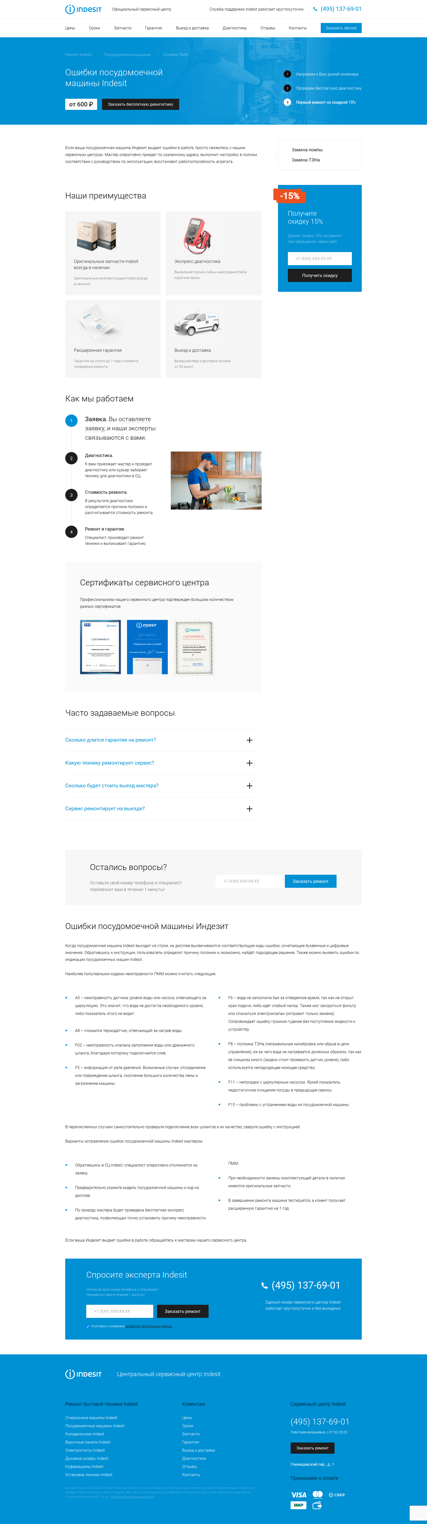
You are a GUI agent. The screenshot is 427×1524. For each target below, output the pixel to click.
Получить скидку (320, 275)
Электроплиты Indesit (85, 1450)
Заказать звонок (341, 28)
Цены (70, 28)
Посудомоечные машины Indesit (95, 1426)
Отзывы (267, 28)
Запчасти (122, 28)
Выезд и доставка (192, 28)
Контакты (298, 28)
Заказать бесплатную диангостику (140, 104)
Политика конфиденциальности (132, 1497)
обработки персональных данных (149, 1326)
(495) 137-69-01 (306, 1285)
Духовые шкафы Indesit (86, 1458)
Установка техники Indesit (88, 1474)
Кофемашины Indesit (84, 1466)
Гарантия (153, 28)
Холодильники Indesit (84, 1434)
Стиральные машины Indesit (91, 1417)
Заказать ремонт (311, 881)
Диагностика (235, 28)
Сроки (94, 28)
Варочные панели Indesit (87, 1442)
